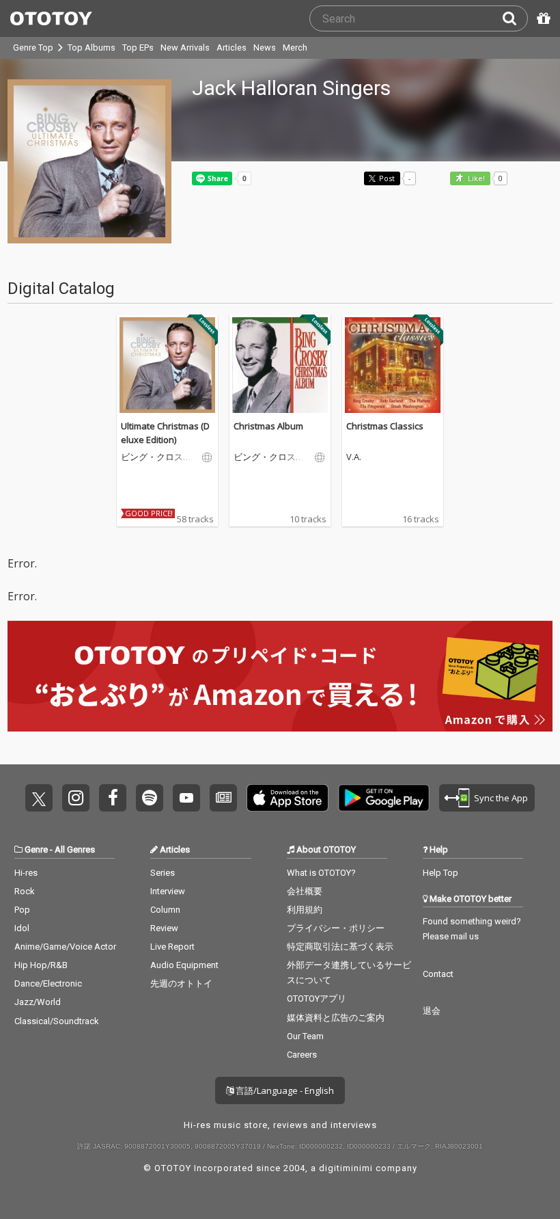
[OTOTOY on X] (39, 798)
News (264, 47)
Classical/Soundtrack (56, 1021)
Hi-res (26, 873)
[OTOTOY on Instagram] (75, 798)
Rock (24, 891)
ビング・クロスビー (156, 457)
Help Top (440, 873)
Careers (302, 1054)
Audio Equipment (184, 965)
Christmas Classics (384, 426)
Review (164, 928)
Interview (167, 891)
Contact (438, 974)
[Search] (515, 18)
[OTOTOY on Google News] (223, 798)
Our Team (305, 1036)
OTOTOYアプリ (316, 998)
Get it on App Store (287, 798)
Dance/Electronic (48, 983)
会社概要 (304, 891)
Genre (36, 849)
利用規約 (304, 910)
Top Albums (91, 47)
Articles (231, 47)
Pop (22, 910)
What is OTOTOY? (321, 873)
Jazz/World (37, 1002)
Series (162, 873)
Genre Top (33, 47)
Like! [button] (475, 178)
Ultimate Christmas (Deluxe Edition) (165, 433)
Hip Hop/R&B (41, 965)
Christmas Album (268, 426)
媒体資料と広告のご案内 (335, 1018)
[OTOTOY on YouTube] (186, 798)
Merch (295, 47)
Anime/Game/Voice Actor (65, 946)
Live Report (172, 946)
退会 (431, 1011)
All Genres (75, 849)
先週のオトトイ (181, 983)
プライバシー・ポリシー (335, 928)
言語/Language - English (284, 1090)
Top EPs (138, 47)
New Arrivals (185, 47)
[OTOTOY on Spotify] (149, 798)
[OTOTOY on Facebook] (112, 798)
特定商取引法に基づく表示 (340, 946)
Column (165, 910)
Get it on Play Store (384, 798)
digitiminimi (346, 1168)
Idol (21, 928)
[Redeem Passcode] (541, 18)
